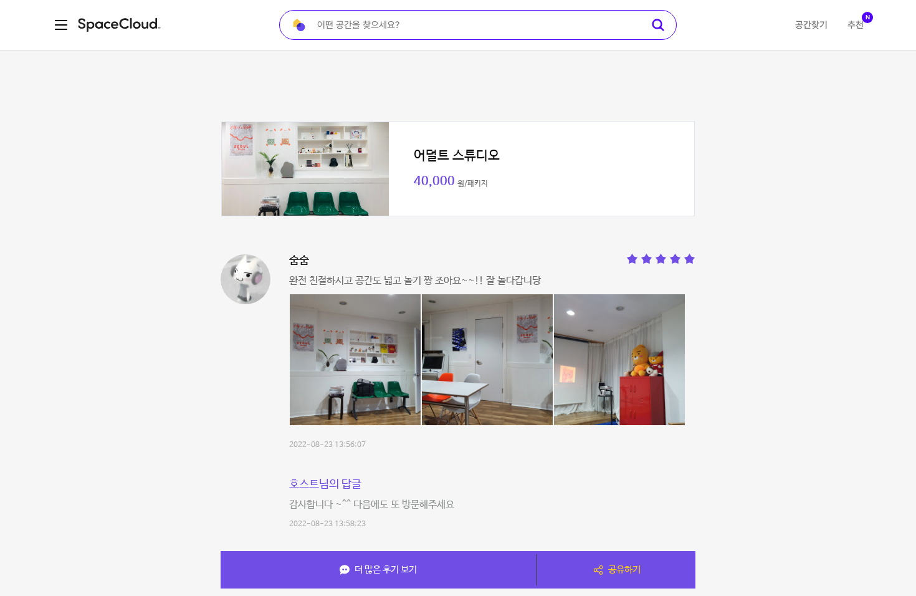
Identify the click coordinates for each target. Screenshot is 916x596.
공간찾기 (811, 25)
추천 (855, 25)
